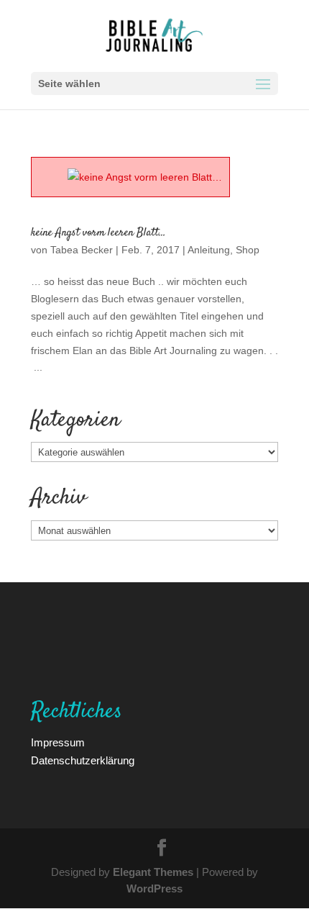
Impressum (58, 742)
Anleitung (209, 249)
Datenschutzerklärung (82, 760)
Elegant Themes (153, 871)
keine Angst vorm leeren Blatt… (98, 233)
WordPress (154, 888)
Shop (247, 249)
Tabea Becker (81, 249)
